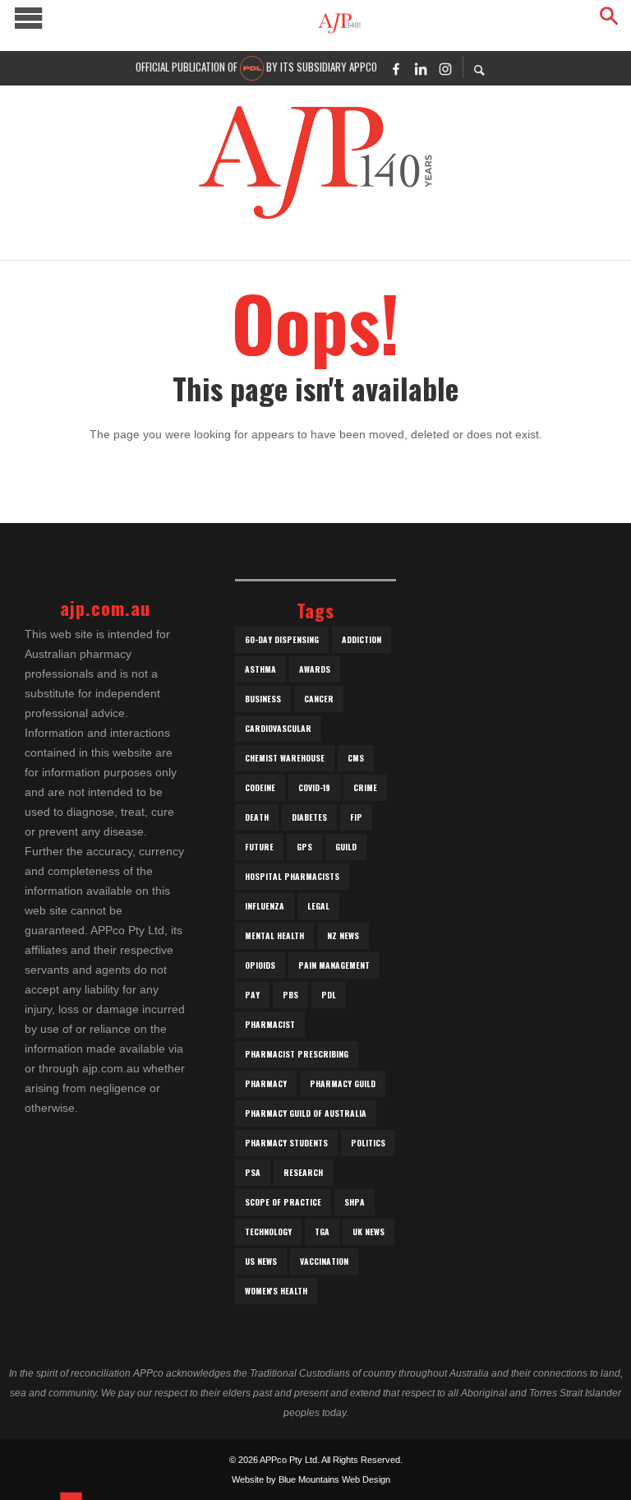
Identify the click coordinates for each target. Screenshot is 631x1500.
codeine (260, 787)
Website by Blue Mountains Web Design (311, 1479)
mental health (274, 935)
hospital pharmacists (292, 876)
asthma (260, 669)
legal (318, 906)
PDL (328, 994)
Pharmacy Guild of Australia (305, 1113)
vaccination (324, 1261)
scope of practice (283, 1202)
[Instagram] (445, 68)
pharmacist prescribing (296, 1054)
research (303, 1172)
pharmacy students (286, 1143)
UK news (368, 1231)
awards (314, 669)
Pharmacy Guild (342, 1083)
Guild (346, 846)
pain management (334, 965)
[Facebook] (396, 68)
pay (252, 994)
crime (365, 787)
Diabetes (309, 817)
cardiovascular (278, 728)
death (257, 817)
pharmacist (270, 1024)
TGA (322, 1231)
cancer (319, 698)
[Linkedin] (420, 68)
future (259, 846)
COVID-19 (314, 787)
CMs (356, 758)
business (263, 698)
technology (268, 1231)
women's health (276, 1291)
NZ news (343, 935)
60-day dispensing (282, 639)
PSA (252, 1172)
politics (368, 1143)
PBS (290, 994)
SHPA (354, 1202)
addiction (361, 639)
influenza (264, 906)
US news (261, 1261)
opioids (260, 965)
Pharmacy (266, 1083)
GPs (304, 846)
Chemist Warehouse (285, 758)
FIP (356, 817)
